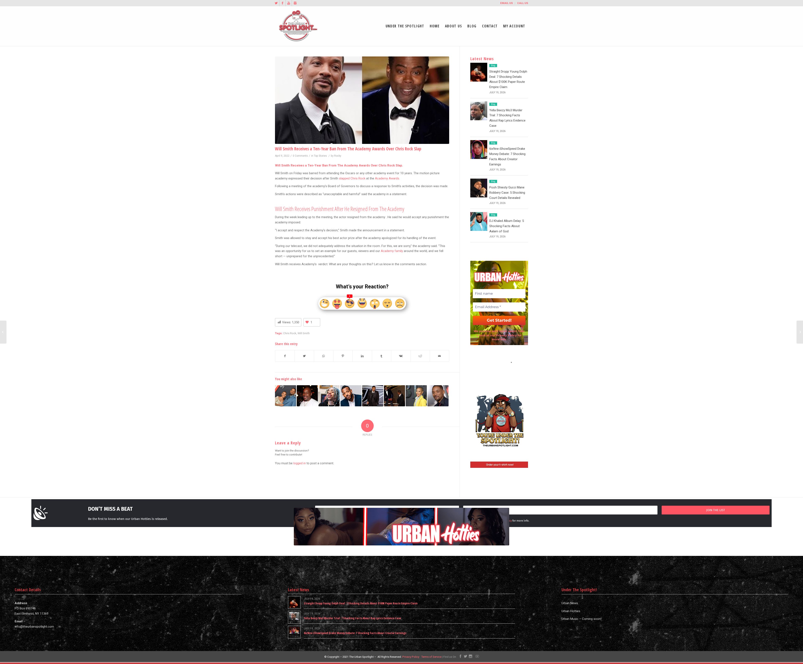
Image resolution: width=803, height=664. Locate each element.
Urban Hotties (570, 611)
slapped (344, 178)
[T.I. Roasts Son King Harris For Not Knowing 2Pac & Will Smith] (329, 395)
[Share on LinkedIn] (362, 356)
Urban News (569, 603)
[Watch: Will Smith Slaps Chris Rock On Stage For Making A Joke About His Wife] (372, 395)
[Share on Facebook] (284, 356)
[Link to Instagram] (295, 3)
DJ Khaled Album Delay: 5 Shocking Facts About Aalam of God (506, 226)
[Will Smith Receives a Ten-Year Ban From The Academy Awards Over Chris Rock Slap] (362, 100)
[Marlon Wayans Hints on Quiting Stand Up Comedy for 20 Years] (350, 395)
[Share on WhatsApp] (323, 356)
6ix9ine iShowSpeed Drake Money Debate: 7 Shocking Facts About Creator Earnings (355, 633)
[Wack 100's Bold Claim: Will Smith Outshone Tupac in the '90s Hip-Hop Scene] (307, 395)
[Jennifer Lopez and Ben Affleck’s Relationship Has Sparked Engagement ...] (800, 332)
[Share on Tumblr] (381, 356)
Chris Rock (289, 333)
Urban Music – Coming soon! (581, 619)
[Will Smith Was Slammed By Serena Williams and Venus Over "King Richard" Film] (438, 395)
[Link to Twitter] (276, 3)
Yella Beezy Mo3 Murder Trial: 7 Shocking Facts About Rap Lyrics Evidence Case (352, 618)
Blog (493, 65)
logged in (299, 463)
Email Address (499, 362)
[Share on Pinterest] (342, 356)
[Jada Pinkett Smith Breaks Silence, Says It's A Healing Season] (285, 395)
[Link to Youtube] (289, 3)
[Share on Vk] (400, 356)
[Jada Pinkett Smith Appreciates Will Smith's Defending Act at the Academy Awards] (416, 395)
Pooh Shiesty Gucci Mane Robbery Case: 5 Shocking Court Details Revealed (507, 193)
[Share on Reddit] (420, 356)
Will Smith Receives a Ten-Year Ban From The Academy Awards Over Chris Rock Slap (348, 149)
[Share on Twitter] (304, 356)
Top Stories (320, 155)
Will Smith (304, 333)
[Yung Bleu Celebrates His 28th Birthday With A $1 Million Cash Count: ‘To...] (3, 332)
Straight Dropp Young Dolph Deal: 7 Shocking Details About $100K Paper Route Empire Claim (361, 603)
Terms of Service (431, 656)
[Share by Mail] (439, 356)
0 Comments (300, 155)
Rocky (337, 155)
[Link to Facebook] (282, 3)
